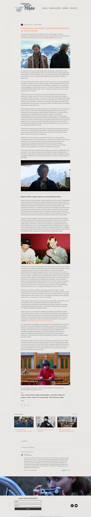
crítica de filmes (54, 397)
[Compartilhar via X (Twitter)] (24, 405)
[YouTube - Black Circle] (76, 505)
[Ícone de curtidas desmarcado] (25, 470)
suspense (24, 397)
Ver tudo (75, 414)
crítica (23, 395)
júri (64, 395)
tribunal (60, 395)
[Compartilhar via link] (28, 405)
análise (61, 397)
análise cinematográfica (42, 395)
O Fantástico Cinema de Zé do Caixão (45, 430)
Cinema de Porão (42, 516)
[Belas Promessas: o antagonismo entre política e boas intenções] (67, 421)
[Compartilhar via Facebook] (21, 405)
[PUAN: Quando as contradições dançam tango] (24, 421)
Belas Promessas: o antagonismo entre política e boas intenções (66, 430)
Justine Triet (35, 397)
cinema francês (30, 395)
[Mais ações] (69, 455)
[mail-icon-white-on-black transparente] (72, 505)
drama (29, 397)
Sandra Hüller (44, 397)
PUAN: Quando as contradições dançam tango (24, 430)
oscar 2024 (53, 395)
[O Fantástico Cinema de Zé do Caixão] (45, 421)
